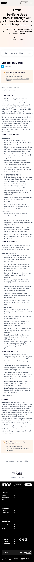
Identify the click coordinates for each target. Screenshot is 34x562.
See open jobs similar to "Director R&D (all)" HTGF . (17, 80)
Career (4, 510)
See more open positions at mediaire (17, 461)
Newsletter (18, 484)
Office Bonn (5, 539)
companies (13, 53)
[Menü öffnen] (31, 3)
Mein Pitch (24, 2)
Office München (6, 543)
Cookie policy (21, 477)
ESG (3, 499)
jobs (5, 53)
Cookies (23, 558)
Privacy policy (12, 477)
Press (3, 526)
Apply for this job (7, 395)
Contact (4, 495)
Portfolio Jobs (5, 512)
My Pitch (28, 484)
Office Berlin (5, 541)
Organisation (5, 497)
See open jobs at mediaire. (14, 76)
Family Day (5, 524)
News (3, 528)
